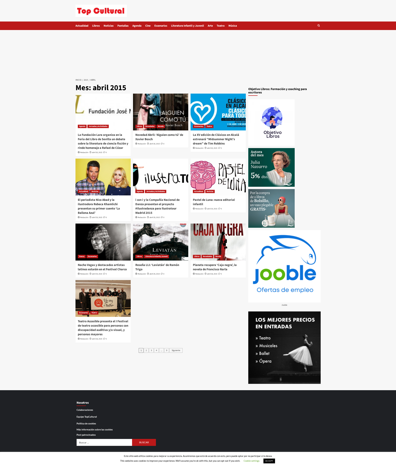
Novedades (149, 126)
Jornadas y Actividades (98, 126)
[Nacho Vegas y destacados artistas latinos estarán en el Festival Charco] (103, 242)
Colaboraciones (85, 409)
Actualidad (81, 26)
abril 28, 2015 (212, 274)
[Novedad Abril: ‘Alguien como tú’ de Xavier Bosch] (160, 112)
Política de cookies (86, 423)
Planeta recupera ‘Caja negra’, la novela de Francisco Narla (215, 267)
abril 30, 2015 (97, 152)
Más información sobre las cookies (95, 429)
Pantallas (123, 26)
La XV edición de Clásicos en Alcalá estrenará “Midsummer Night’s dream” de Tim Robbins (216, 139)
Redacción (84, 152)
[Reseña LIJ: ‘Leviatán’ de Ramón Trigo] (160, 242)
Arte (210, 26)
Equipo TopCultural (87, 416)
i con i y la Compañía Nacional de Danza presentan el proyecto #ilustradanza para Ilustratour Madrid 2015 (157, 206)
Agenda (136, 26)
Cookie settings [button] (252, 460)
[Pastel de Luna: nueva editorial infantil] (218, 177)
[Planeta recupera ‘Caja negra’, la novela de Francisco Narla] (218, 242)
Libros (96, 26)
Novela (161, 126)
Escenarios (160, 26)
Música (232, 26)
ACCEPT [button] (269, 461)
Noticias (109, 26)
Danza (81, 256)
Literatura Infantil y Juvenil (187, 26)
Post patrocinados (86, 434)
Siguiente (176, 350)
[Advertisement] (198, 53)
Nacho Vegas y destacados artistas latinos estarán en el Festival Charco (102, 267)
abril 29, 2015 (97, 217)
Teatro (221, 26)
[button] (319, 25)
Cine (148, 26)
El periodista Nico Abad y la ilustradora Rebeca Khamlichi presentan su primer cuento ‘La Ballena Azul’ (99, 206)
